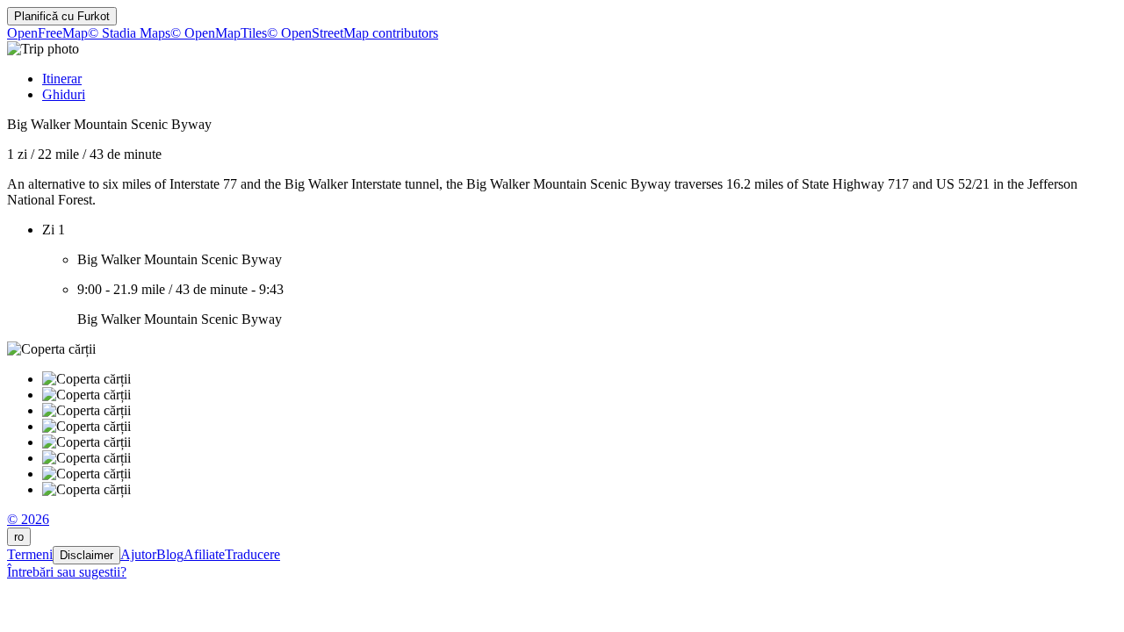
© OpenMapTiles (218, 32)
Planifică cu (62, 16)
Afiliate (204, 554)
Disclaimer (86, 555)
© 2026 (28, 519)
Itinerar (62, 78)
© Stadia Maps (129, 32)
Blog (170, 554)
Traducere (252, 554)
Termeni (30, 554)
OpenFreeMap (47, 32)
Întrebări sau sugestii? (66, 571)
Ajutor (138, 554)
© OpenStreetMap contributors (352, 32)
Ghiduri (63, 94)
